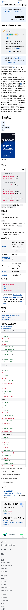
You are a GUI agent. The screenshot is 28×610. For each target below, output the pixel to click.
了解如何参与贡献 (8, 513)
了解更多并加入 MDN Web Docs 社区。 (14, 11)
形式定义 (5, 238)
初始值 (4, 246)
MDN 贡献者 (6, 520)
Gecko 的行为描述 (9, 495)
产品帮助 (3, 571)
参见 (3, 130)
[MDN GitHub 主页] (2, 549)
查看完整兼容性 (17, 51)
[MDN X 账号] (8, 549)
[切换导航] (25, 2)
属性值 (4, 211)
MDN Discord (5, 587)
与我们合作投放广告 (6, 565)
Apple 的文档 (8, 491)
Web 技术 (4, 598)
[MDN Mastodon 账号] (11, 549)
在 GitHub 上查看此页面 (9, 522)
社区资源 (3, 581)
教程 (2, 606)
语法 (3, 122)
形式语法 (5, 279)
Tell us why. (16, 48)
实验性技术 (18, 58)
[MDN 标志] (4, 542)
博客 (2, 560)
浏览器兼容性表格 (10, 62)
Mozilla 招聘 (4, 563)
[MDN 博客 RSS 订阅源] (13, 549)
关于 (2, 557)
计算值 (4, 271)
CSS (14, 67)
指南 (2, 603)
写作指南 (3, 584)
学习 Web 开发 (5, 600)
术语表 (3, 609)
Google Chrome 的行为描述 (12, 493)
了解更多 (8, 51)
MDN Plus (4, 568)
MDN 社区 (4, 579)
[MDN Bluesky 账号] (5, 549)
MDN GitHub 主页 (6, 590)
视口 (21, 84)
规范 (3, 125)
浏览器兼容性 (5, 127)
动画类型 (4, 275)
